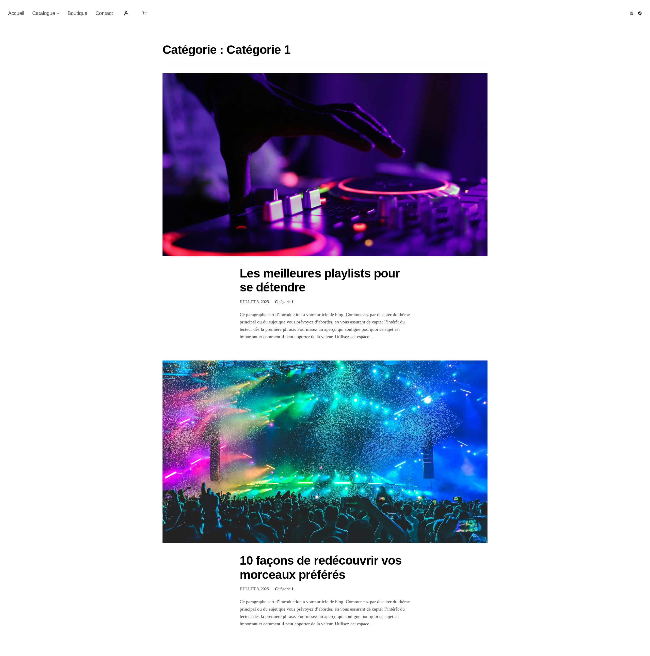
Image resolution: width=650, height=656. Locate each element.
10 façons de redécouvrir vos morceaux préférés (321, 567)
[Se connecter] (126, 13)
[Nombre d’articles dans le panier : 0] (144, 13)
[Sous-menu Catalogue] (57, 13)
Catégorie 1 (284, 302)
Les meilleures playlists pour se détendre (320, 280)
